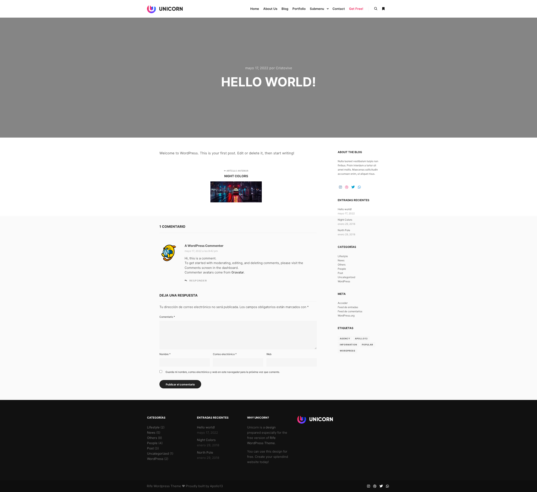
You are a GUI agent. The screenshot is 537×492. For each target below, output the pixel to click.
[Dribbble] (346, 187)
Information (348, 344)
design (271, 427)
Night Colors (345, 219)
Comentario (167, 316)
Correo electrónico (225, 354)
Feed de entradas (348, 307)
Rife (150, 486)
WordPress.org (346, 315)
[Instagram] (340, 187)
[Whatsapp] (359, 187)
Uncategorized (346, 277)
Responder (198, 280)
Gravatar (237, 272)
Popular (367, 344)
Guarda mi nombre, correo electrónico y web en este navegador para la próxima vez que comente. (223, 372)
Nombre (165, 354)
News (341, 260)
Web (268, 354)
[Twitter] (353, 187)
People (342, 268)
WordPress (344, 281)
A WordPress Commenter (204, 246)
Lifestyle (343, 256)
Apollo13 (361, 338)
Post (340, 273)
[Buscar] (375, 9)
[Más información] (383, 9)
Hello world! (345, 209)
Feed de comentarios (350, 311)
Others (341, 264)
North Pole (344, 230)
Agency (345, 338)
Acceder (343, 303)
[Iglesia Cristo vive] (165, 9)
